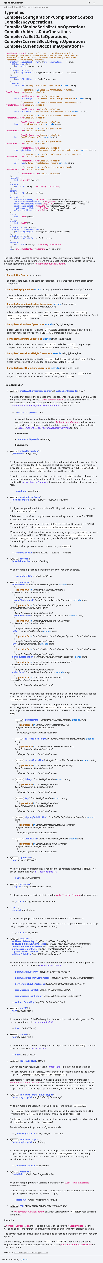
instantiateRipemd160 (46, 871)
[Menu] (96, 2)
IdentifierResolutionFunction (24, 1082)
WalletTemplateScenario (47, 187)
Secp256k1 (40, 199)
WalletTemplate (75, 1225)
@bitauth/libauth (13, 2)
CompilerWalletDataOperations (20, 58)
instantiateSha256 (44, 1022)
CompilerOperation (14, 92)
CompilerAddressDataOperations (64, 55)
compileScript (54, 1066)
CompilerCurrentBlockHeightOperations (57, 58)
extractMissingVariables (35, 482)
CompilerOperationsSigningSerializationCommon (31, 306)
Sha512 (24, 223)
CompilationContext (38, 53)
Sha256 (24, 217)
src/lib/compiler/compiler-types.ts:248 (31, 1252)
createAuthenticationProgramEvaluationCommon (35, 405)
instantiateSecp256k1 (50, 965)
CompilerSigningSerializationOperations (25, 55)
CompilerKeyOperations (62, 53)
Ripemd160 (25, 180)
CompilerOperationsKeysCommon (75, 289)
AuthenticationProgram (51, 399)
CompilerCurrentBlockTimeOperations (23, 60)
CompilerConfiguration (35, 7)
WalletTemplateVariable (49, 245)
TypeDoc (24, 1259)
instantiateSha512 (39, 1048)
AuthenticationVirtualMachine (30, 249)
